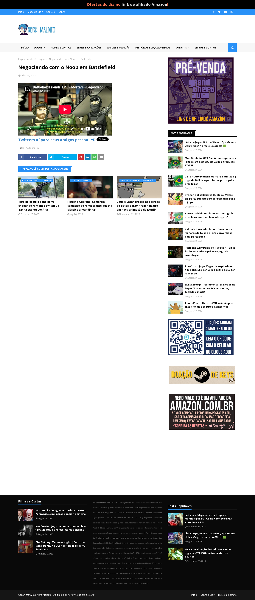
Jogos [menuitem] (38, 47)
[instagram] (225, 12)
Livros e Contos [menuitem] (206, 47)
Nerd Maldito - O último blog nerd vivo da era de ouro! (66, 594)
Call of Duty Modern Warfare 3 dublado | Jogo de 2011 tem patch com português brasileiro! (210, 180)
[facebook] (213, 12)
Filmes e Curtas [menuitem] (61, 47)
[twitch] (231, 12)
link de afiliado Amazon (144, 4)
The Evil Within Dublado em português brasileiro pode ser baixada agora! (209, 215)
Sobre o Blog (207, 594)
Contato (50, 11)
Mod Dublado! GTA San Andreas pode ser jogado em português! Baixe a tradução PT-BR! (210, 161)
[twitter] (219, 12)
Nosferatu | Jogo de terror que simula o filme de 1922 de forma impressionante (60, 528)
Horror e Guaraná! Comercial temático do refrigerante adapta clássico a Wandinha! (89, 205)
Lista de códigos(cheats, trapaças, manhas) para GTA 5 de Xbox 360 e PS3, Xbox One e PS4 (208, 518)
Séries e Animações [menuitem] (89, 47)
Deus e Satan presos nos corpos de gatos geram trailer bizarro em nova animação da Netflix (138, 205)
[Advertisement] (202, 462)
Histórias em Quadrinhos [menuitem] (152, 47)
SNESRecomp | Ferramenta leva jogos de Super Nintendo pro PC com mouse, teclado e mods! (210, 288)
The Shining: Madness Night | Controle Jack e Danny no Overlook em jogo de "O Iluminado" (60, 545)
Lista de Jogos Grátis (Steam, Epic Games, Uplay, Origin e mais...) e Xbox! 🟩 (210, 144)
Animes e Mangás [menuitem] (118, 47)
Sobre (62, 11)
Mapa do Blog (35, 11)
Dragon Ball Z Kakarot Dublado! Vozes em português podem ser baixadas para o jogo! (210, 198)
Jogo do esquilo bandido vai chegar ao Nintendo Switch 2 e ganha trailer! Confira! (39, 205)
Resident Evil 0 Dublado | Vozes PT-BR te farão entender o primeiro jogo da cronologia (210, 251)
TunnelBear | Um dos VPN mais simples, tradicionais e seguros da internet (209, 305)
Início (21, 11)
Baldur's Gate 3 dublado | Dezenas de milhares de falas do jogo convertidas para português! (208, 233)
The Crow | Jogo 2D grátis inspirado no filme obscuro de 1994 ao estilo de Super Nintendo (210, 270)
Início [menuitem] (25, 47)
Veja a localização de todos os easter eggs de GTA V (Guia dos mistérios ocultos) (208, 553)
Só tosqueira (40, 59)
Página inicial (25, 59)
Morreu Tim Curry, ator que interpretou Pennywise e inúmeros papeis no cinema (60, 512)
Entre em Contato (227, 594)
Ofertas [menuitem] (181, 47)
